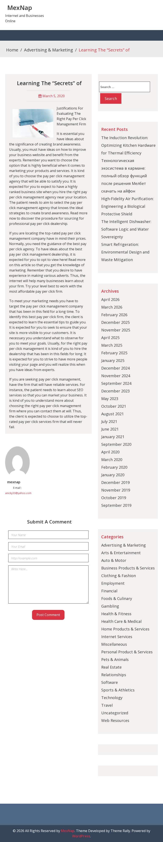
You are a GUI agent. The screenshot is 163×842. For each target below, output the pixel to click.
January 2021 (112, 436)
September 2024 (116, 383)
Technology (111, 697)
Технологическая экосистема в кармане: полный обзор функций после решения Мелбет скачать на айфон (124, 176)
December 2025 (115, 322)
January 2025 (112, 360)
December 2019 (115, 482)
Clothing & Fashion (118, 575)
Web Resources (115, 720)
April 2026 (110, 299)
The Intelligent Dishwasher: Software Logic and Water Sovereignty (126, 229)
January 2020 (112, 474)
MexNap (19, 7)
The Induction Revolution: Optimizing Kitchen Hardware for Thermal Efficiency (128, 145)
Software (109, 682)
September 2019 (116, 505)
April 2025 (110, 337)
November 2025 (115, 329)
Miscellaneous (114, 644)
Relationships (113, 674)
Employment (113, 583)
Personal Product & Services (127, 651)
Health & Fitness (116, 613)
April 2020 (110, 451)
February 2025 (114, 352)
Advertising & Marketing (48, 50)
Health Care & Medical (121, 621)
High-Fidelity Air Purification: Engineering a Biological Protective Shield (127, 206)
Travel (107, 705)
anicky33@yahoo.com (18, 493)
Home (12, 50)
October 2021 (113, 406)
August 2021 (112, 413)
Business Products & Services (128, 568)
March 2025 (111, 345)
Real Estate (111, 667)
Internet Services (116, 636)
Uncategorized (114, 712)
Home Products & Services (125, 629)
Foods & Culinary (116, 598)
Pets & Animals (115, 659)
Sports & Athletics (118, 689)
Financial (109, 590)
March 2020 (111, 459)
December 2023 (115, 390)
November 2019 (115, 490)
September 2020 (116, 444)
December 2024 (115, 368)
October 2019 (113, 497)
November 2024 (115, 375)
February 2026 (114, 314)
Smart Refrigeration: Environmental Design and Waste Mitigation (125, 252)
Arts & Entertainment (121, 552)
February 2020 (114, 467)
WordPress (81, 836)
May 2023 (109, 398)
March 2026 (111, 307)
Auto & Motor (113, 560)
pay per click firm (50, 316)
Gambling (110, 606)
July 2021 (109, 421)
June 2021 (110, 429)
